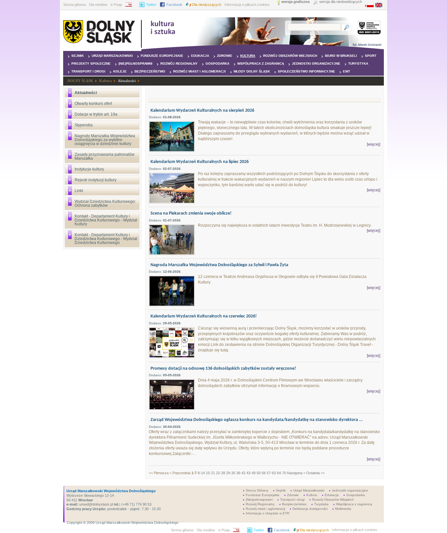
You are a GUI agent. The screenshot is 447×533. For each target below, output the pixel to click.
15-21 (210, 473)
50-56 (261, 473)
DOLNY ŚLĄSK (80, 81)
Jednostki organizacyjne (316, 63)
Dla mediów (98, 5)
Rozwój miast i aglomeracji (199, 71)
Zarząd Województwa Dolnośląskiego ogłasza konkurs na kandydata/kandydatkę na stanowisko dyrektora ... (257, 419)
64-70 (281, 473)
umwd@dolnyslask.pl (95, 504)
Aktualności (127, 81)
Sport (370, 55)
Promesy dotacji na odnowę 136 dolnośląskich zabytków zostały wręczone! (223, 368)
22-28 (220, 473)
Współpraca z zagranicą (260, 63)
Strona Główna (257, 490)
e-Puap (116, 5)
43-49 (251, 473)
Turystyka (358, 63)
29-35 (230, 473)
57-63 (271, 473)
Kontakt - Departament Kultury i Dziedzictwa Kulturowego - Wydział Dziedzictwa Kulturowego (106, 239)
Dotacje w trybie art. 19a (96, 114)
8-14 (201, 473)
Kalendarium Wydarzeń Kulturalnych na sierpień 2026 (202, 110)
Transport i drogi (88, 71)
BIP (131, 5)
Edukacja (200, 55)
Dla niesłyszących (206, 5)
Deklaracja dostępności (310, 508)
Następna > (296, 473)
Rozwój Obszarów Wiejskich (290, 55)
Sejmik (77, 55)
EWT (346, 71)
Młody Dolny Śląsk (252, 71)
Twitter (151, 5)
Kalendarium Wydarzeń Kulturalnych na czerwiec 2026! (204, 316)
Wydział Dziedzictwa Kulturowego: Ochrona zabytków (105, 203)
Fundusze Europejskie (162, 55)
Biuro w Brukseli (341, 55)
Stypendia (84, 125)
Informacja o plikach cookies (247, 5)
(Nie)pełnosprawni (135, 63)
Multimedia (343, 508)
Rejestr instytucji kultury (95, 180)
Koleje (120, 71)
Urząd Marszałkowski (112, 55)
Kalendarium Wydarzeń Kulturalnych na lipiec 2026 (200, 161)
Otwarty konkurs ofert (93, 103)
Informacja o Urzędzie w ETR (267, 513)
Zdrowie (224, 55)
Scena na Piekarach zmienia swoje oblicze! (191, 213)
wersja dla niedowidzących (340, 2)
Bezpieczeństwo (149, 71)
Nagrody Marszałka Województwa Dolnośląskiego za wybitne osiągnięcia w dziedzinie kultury (105, 140)
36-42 (240, 473)
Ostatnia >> (315, 473)
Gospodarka (217, 63)
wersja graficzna (295, 2)
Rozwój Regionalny (179, 63)
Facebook (174, 5)
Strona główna (74, 5)
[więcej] (373, 144)
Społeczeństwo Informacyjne (306, 71)
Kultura (247, 55)
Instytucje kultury (89, 169)
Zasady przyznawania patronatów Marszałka (104, 156)
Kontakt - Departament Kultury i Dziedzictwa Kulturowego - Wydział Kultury (106, 220)
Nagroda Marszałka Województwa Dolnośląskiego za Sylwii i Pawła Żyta (219, 265)
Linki (79, 190)
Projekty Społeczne (91, 63)
